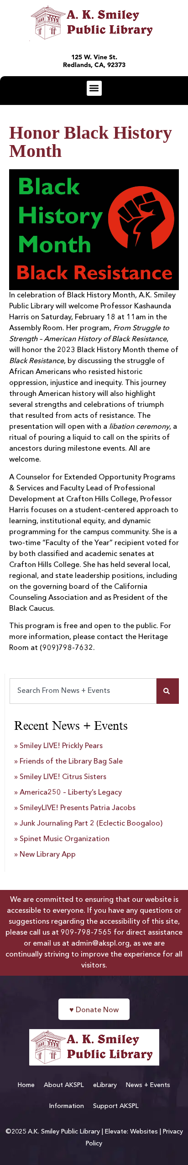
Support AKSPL (116, 1106)
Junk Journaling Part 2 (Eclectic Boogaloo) (91, 823)
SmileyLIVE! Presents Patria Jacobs (78, 808)
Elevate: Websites (131, 1132)
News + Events (148, 1085)
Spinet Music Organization (65, 839)
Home (26, 1085)
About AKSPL (64, 1085)
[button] (94, 88)
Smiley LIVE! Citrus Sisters (63, 777)
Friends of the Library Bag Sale (71, 761)
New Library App (48, 854)
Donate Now (94, 1010)
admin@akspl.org (100, 943)
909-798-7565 (86, 932)
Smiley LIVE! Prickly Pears (61, 746)
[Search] (168, 691)
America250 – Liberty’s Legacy (71, 792)
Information (66, 1106)
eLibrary (105, 1085)
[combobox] (83, 691)
